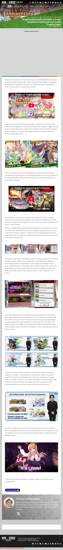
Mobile (59, 26)
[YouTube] (46, 2)
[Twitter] (43, 2)
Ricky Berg (33, 498)
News (15, 6)
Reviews (32, 6)
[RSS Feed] (60, 2)
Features (20, 6)
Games (42, 6)
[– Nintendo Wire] (12, 2)
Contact (47, 6)
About (37, 6)
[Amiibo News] (9, 6)
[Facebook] (33, 2)
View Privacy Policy (22, 540)
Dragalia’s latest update (18, 228)
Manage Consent (19, 548)
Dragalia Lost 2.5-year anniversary (21, 173)
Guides (26, 6)
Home (3, 6)
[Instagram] (35, 2)
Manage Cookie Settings (33, 540)
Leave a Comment (12, 490)
